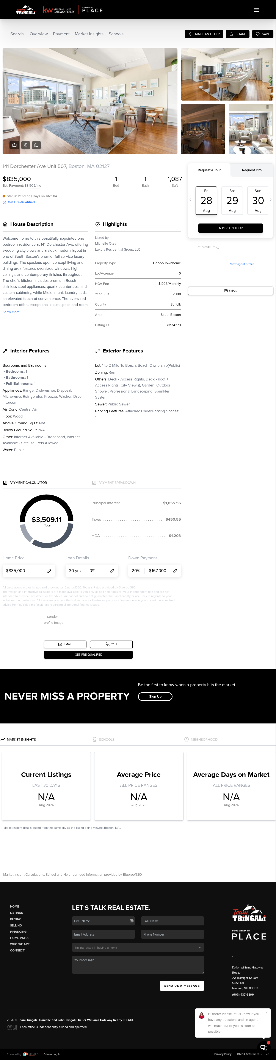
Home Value (19, 938)
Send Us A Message (182, 986)
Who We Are (20, 944)
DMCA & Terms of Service (253, 1054)
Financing (18, 932)
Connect (17, 950)
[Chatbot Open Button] (264, 1048)
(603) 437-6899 (243, 994)
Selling (16, 925)
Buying (15, 919)
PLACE (129, 1020)
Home (14, 906)
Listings (16, 913)
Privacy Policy (223, 1054)
